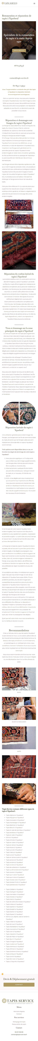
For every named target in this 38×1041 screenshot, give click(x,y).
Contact (19, 1014)
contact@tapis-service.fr (19, 78)
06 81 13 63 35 (19, 65)
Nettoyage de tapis (19, 1022)
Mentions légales (19, 1011)
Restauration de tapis (19, 1024)
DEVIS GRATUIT (19, 50)
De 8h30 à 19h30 (19, 86)
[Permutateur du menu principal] (34, 3)
